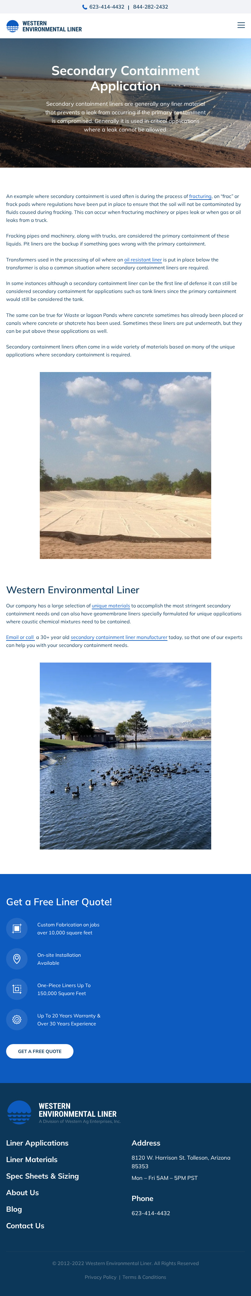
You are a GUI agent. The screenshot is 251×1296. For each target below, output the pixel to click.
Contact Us (25, 1225)
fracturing (200, 196)
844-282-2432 (150, 6)
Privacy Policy (101, 1277)
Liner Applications (37, 1142)
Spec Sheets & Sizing (42, 1175)
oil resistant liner (143, 260)
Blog (14, 1209)
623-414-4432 (106, 6)
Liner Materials (32, 1159)
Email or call (20, 637)
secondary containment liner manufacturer (119, 637)
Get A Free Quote (40, 1051)
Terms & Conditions (144, 1277)
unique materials (111, 605)
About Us (22, 1192)
